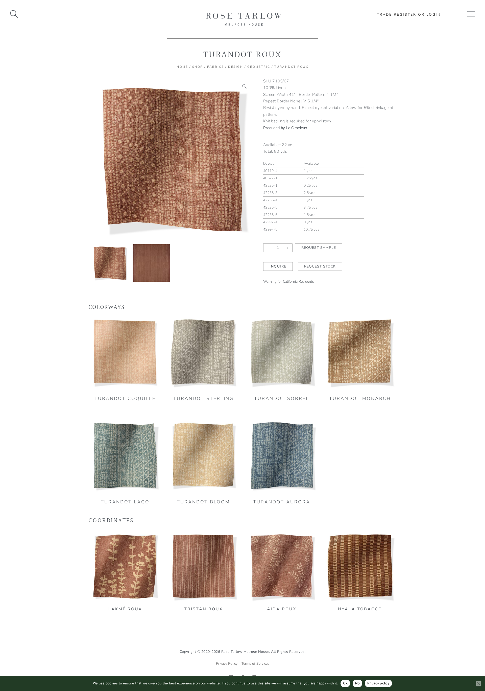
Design (235, 67)
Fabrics (215, 67)
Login (433, 14)
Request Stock (320, 266)
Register (405, 14)
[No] (478, 683)
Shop (197, 67)
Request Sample (318, 247)
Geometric (258, 67)
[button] (244, 86)
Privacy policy (378, 683)
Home (182, 67)
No (357, 683)
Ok (345, 683)
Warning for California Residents (288, 281)
